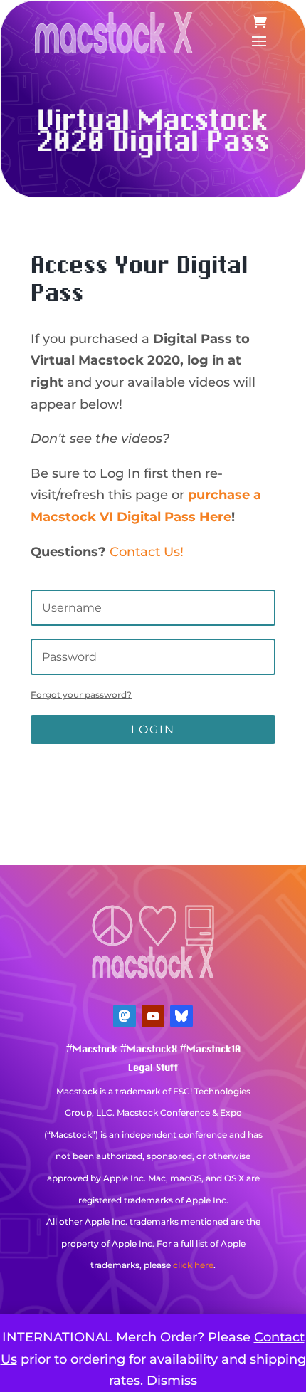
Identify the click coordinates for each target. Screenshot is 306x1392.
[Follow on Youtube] (153, 1016)
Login (153, 729)
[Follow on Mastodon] (124, 1016)
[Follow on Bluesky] (181, 1016)
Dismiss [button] (172, 1380)
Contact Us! (147, 552)
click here (193, 1265)
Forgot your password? (81, 694)
